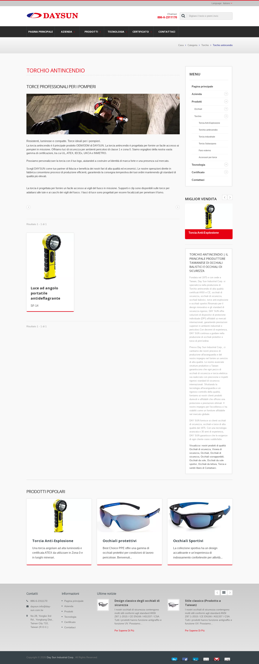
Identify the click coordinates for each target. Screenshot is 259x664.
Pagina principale (40, 31)
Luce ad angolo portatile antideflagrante (45, 293)
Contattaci (166, 31)
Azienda (67, 31)
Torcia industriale (207, 137)
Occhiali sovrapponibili (212, 456)
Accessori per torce (208, 157)
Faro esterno (205, 150)
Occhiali (198, 109)
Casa (181, 45)
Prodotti (92, 31)
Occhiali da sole (197, 460)
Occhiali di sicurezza (200, 449)
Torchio (205, 45)
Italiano (226, 3)
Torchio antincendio (208, 130)
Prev (230, 197)
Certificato (141, 31)
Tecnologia (116, 31)
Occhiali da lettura (207, 464)
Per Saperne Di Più (124, 630)
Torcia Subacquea (207, 143)
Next (224, 197)
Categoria (192, 45)
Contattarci (210, 468)
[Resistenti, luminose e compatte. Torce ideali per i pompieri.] (103, 114)
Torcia (221, 464)
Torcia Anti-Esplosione (209, 123)
